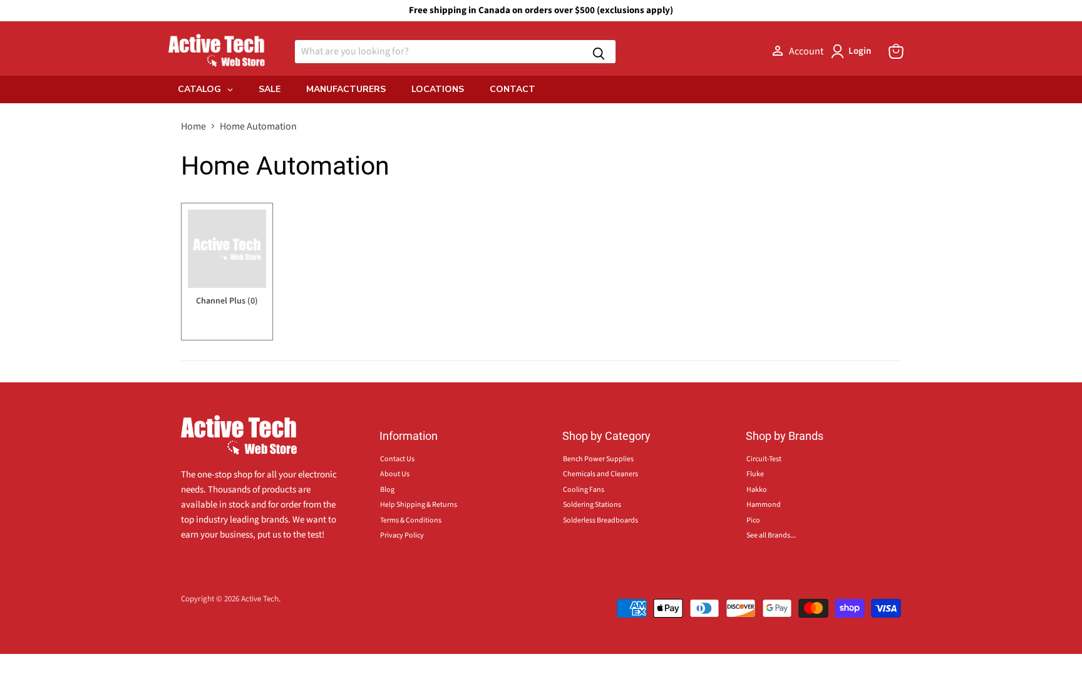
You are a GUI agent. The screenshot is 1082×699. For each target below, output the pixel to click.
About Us (395, 474)
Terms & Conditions (410, 520)
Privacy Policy (402, 535)
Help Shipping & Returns (418, 504)
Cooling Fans (583, 489)
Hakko (756, 489)
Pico (753, 520)
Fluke (755, 474)
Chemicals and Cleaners (600, 474)
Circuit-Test (763, 459)
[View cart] (896, 51)
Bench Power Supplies (598, 459)
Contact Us (397, 459)
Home (193, 126)
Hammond (763, 504)
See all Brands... (771, 535)
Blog (387, 489)
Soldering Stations (592, 504)
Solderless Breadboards (600, 520)
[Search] (599, 51)
